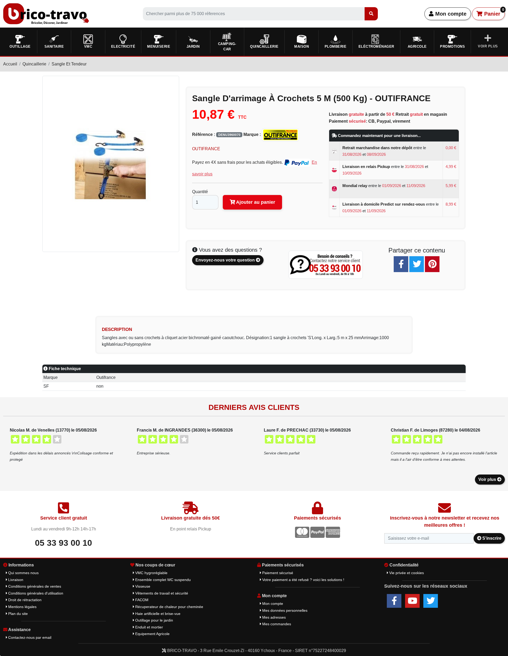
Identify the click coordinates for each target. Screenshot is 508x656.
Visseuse (142, 586)
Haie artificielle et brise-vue (157, 613)
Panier (493, 12)
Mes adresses (273, 617)
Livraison (15, 580)
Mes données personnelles (284, 610)
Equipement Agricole (152, 634)
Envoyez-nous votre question (226, 260)
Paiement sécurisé (277, 573)
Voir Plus (488, 46)
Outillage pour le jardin (153, 620)
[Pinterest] (432, 264)
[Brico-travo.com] (46, 13)
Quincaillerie (34, 64)
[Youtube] (412, 601)
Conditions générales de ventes (34, 586)
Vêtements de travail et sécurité (161, 593)
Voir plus (487, 479)
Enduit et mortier (148, 627)
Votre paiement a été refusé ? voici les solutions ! (302, 580)
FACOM (141, 600)
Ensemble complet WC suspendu (162, 580)
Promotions (452, 46)
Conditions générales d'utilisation (35, 593)
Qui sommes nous (23, 573)
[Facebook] (401, 264)
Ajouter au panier (255, 202)
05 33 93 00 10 (63, 543)
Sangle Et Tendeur (69, 64)
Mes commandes (276, 624)
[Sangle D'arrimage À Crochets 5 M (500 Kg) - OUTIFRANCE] (110, 163)
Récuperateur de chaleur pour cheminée (168, 607)
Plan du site (17, 613)
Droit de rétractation (24, 600)
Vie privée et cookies (406, 573)
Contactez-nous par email (29, 637)
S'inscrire (491, 538)
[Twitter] (416, 264)
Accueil (10, 64)
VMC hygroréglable (150, 573)
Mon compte (450, 14)
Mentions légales (22, 607)
